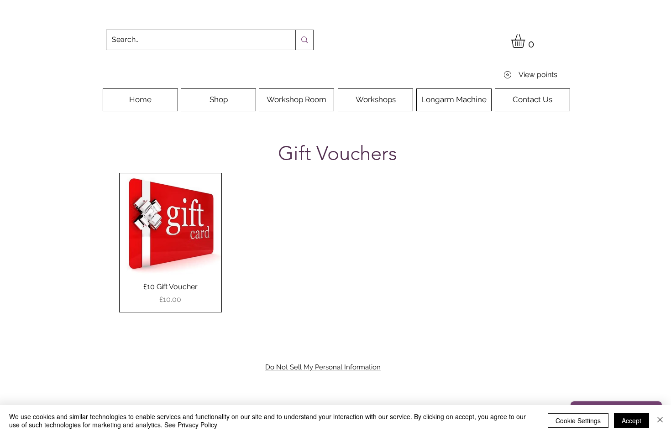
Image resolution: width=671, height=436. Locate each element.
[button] (526, 41)
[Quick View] (170, 224)
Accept (631, 420)
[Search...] (304, 40)
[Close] (660, 420)
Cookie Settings (578, 420)
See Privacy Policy (190, 424)
